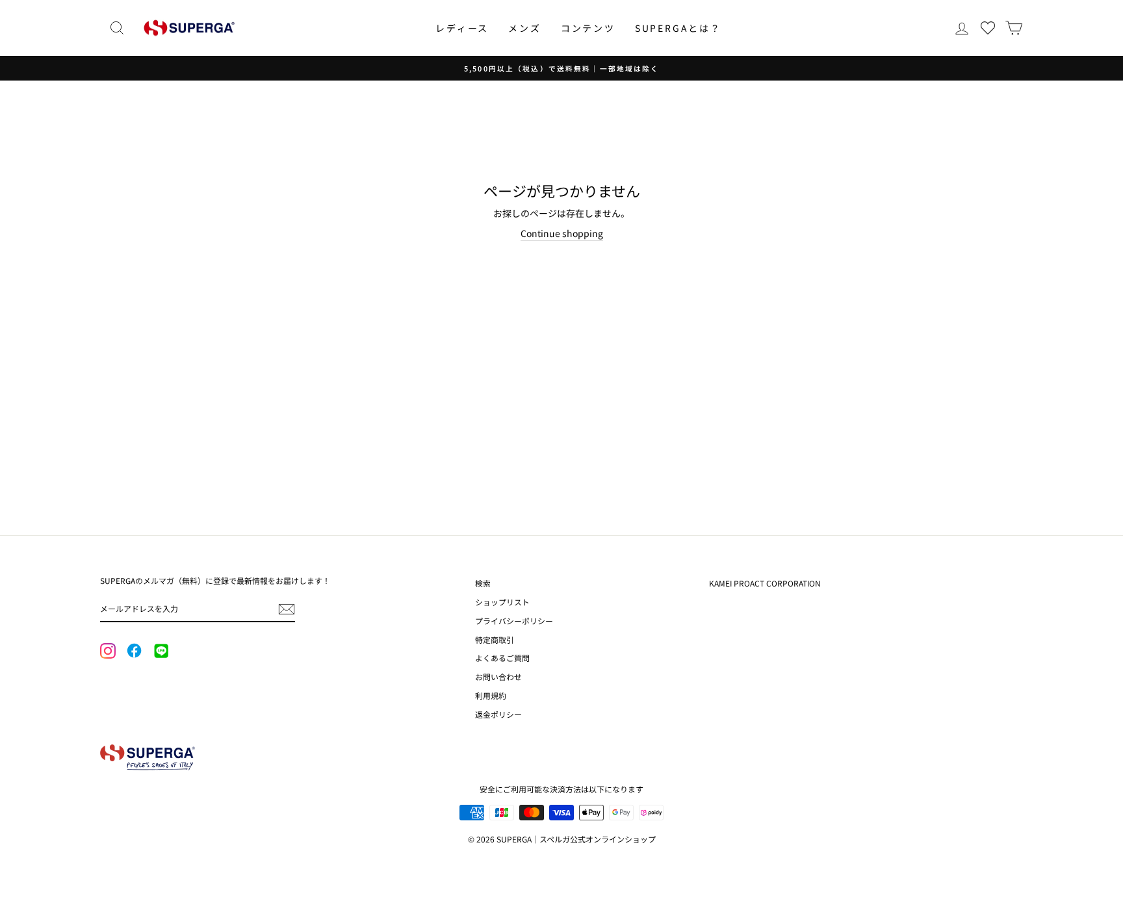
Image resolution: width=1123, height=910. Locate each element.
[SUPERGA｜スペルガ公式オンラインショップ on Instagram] (108, 652)
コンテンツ (588, 27)
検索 (483, 582)
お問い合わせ (498, 676)
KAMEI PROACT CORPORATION (765, 582)
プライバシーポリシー (514, 620)
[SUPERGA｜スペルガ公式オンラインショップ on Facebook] (133, 651)
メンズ (524, 27)
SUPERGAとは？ (678, 27)
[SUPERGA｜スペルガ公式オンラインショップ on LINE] (160, 651)
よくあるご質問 (502, 657)
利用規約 (490, 695)
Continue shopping (562, 233)
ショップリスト (502, 601)
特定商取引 (494, 639)
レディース (462, 27)
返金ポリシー (498, 714)
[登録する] (286, 609)
